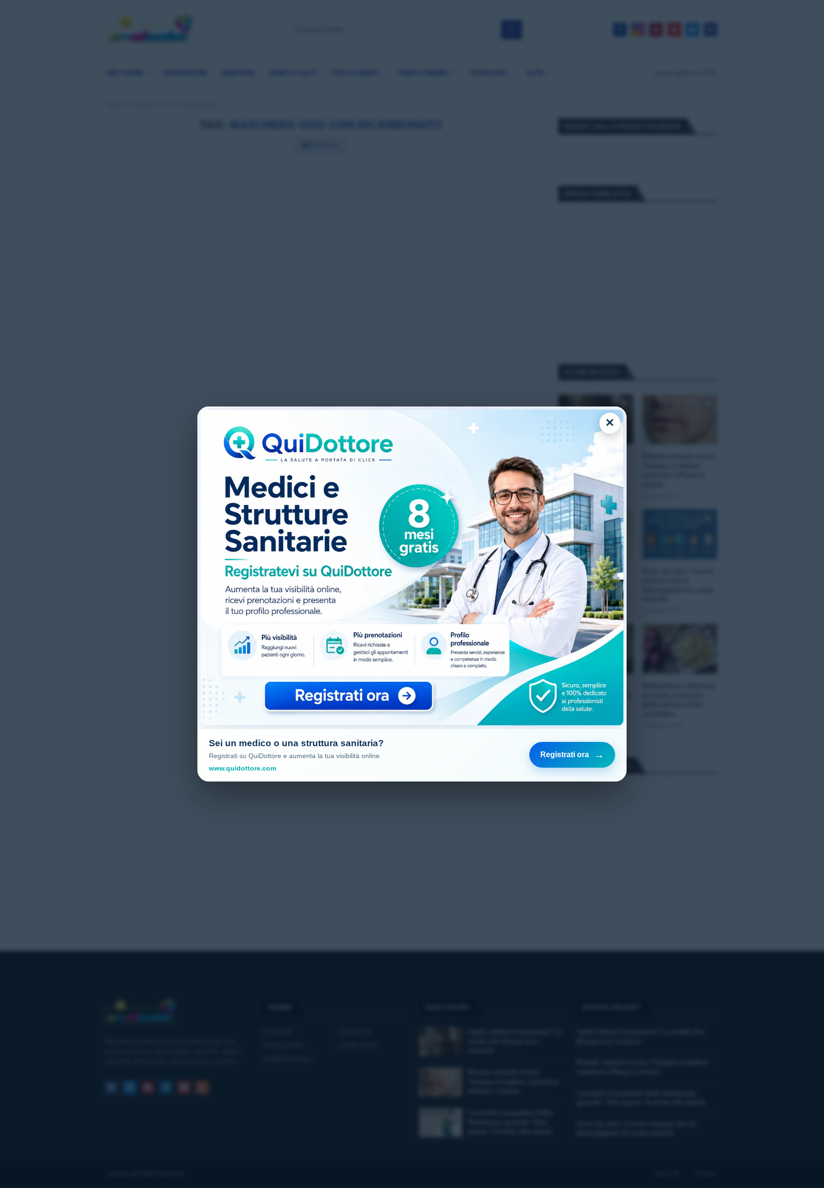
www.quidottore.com (242, 768)
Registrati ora (572, 755)
